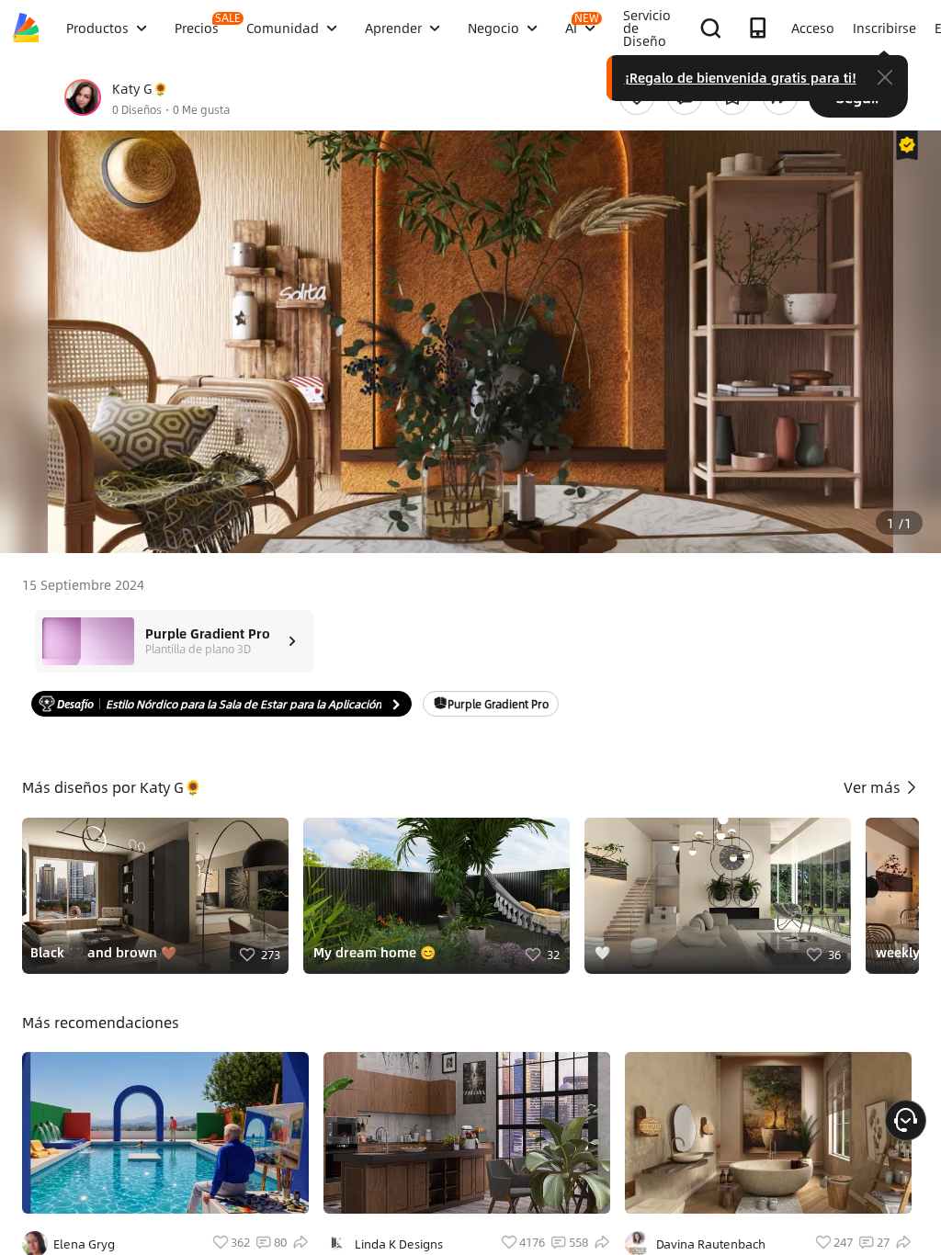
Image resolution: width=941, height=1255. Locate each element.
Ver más (874, 786)
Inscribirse (884, 27)
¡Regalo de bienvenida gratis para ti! (740, 77)
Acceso (812, 27)
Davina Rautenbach (710, 1244)
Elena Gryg (84, 1244)
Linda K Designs (399, 1244)
